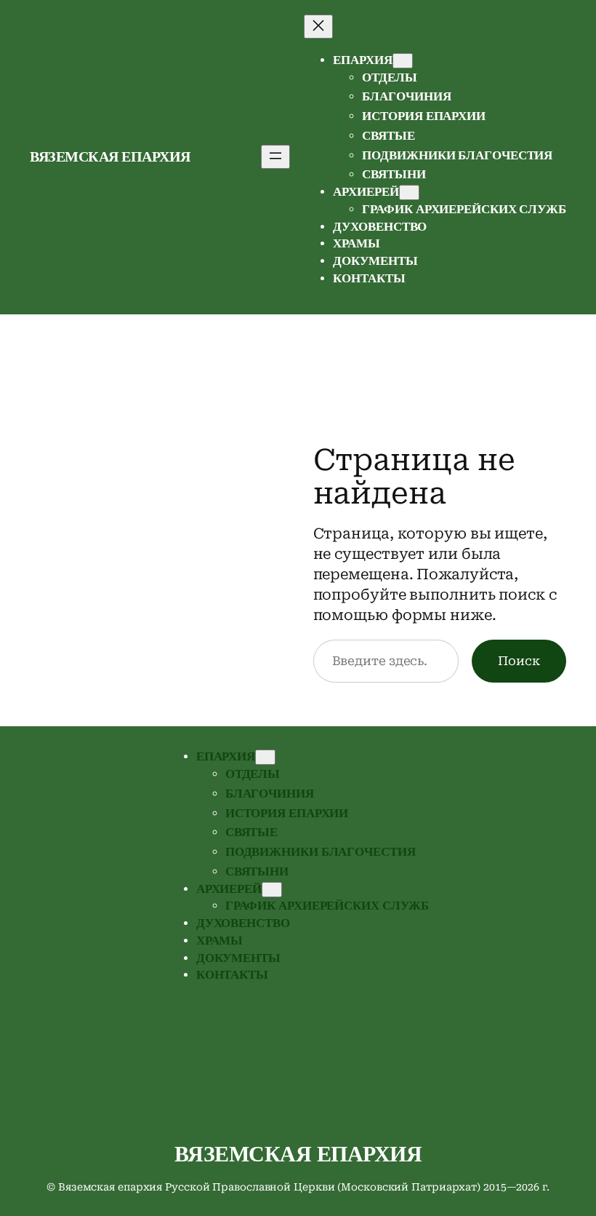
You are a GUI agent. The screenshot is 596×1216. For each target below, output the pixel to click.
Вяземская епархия (110, 156)
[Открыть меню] (275, 157)
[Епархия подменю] (402, 60)
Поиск (519, 660)
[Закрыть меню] (318, 27)
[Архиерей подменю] (409, 192)
